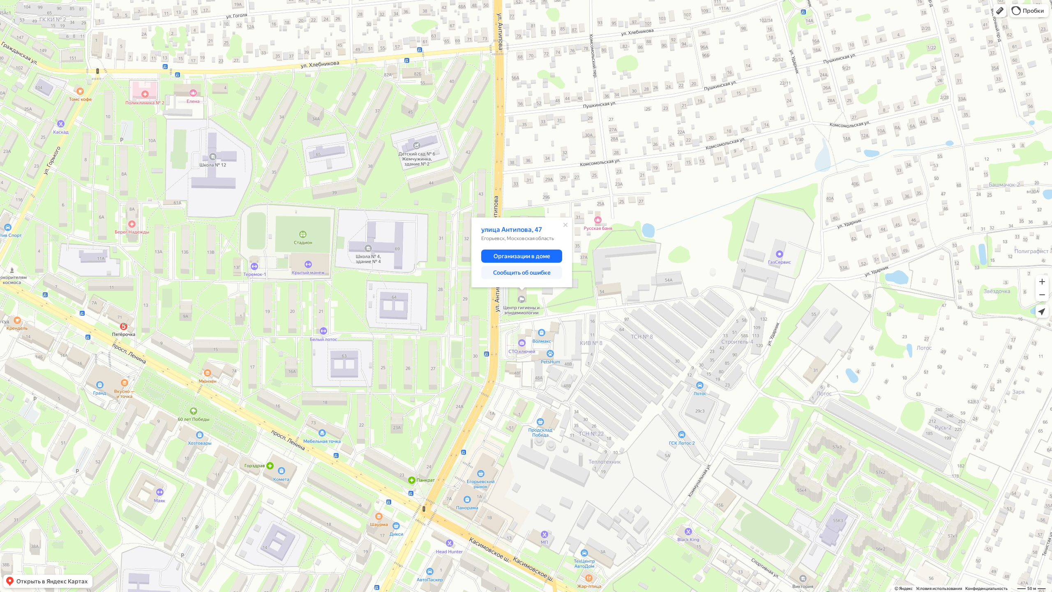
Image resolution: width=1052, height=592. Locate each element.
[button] (999, 10)
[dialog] (521, 252)
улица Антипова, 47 (511, 230)
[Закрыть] (565, 225)
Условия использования (939, 588)
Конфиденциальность (986, 588)
